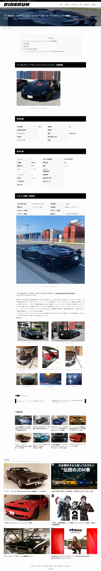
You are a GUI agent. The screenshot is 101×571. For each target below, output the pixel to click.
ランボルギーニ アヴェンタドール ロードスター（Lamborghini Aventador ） (46, 51)
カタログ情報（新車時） (31, 49)
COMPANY (60, 566)
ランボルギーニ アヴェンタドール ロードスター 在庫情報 (40, 41)
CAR (6, 18)
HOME (32, 566)
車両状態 (26, 44)
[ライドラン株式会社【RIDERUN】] (17, 4)
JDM (56, 566)
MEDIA (51, 566)
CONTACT (67, 566)
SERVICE (38, 566)
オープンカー (25, 395)
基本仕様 (26, 46)
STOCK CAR (45, 566)
